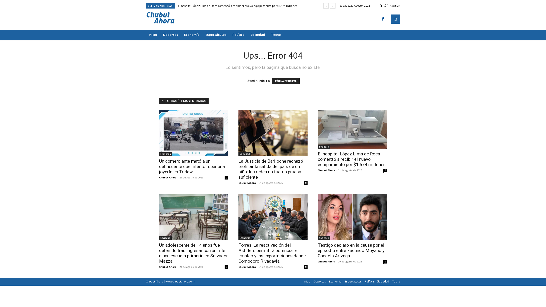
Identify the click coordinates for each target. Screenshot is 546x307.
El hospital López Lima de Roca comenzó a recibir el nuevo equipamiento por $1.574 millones (238, 5)
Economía (165, 153)
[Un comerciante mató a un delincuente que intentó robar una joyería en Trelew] (193, 133)
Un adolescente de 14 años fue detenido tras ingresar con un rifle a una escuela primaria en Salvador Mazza (193, 253)
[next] (332, 6)
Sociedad (245, 153)
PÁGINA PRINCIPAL (285, 81)
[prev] (326, 6)
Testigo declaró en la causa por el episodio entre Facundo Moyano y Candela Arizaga (351, 250)
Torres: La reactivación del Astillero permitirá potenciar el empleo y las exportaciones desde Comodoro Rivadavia (272, 253)
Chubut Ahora (168, 177)
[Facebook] (383, 19)
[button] (395, 19)
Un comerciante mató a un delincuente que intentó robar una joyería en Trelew (192, 166)
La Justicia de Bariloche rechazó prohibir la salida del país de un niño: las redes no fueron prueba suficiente (270, 169)
